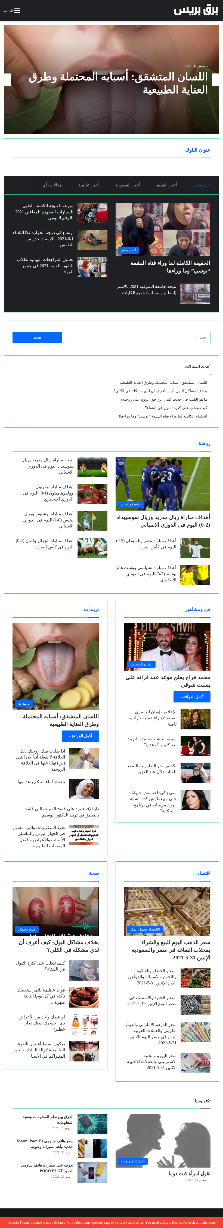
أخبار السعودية (127, 185)
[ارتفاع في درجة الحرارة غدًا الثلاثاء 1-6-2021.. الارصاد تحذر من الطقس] (92, 240)
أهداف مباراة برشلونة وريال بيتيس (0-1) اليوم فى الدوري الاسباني (48, 519)
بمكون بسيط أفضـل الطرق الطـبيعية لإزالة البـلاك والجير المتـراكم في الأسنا (39, 1050)
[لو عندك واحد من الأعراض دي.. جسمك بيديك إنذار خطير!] (84, 1024)
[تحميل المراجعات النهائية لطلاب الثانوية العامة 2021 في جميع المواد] (92, 267)
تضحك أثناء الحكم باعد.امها (41, 781)
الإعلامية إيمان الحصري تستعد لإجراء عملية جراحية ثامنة (152, 718)
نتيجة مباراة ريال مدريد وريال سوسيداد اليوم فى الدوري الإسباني (47, 466)
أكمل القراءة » (192, 697)
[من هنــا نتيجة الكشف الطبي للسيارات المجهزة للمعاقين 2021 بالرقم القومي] (92, 213)
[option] (111, 79)
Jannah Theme (19, 1222)
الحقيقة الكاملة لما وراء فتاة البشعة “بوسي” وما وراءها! (163, 416)
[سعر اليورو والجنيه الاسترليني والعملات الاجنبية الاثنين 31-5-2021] (195, 1063)
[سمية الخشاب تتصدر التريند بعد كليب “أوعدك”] (195, 746)
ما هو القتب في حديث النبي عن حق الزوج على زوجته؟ (163, 399)
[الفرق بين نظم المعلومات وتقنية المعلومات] (92, 1124)
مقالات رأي (52, 185)
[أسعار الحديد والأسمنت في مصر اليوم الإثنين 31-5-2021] (195, 1005)
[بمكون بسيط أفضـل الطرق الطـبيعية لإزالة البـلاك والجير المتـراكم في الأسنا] (84, 1051)
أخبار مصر (201, 185)
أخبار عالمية (88, 185)
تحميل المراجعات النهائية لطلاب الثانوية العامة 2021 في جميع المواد (45, 265)
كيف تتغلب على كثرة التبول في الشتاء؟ (176, 408)
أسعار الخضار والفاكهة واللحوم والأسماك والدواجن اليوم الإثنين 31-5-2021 (152, 976)
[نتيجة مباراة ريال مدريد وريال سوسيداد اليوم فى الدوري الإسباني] (92, 467)
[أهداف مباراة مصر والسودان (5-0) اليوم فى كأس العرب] (195, 548)
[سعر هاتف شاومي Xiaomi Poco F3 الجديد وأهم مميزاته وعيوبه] (92, 1148)
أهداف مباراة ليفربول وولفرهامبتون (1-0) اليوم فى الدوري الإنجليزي (48, 492)
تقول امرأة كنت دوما (189, 1173)
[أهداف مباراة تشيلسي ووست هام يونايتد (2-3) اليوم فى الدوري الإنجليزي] (195, 575)
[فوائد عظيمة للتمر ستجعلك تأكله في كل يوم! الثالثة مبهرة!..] (84, 997)
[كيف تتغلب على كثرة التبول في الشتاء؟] (84, 970)
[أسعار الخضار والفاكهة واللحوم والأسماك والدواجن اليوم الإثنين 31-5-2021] (195, 978)
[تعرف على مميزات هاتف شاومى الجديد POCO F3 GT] (92, 1172)
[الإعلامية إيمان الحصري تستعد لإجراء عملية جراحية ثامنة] (195, 719)
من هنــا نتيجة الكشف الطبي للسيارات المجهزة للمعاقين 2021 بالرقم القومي (44, 211)
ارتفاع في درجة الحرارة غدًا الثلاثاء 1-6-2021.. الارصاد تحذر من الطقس (43, 238)
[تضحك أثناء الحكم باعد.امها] (84, 789)
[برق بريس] (196, 10)
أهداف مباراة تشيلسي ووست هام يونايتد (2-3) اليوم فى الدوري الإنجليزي (146, 573)
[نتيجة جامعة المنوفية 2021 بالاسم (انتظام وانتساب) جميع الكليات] (195, 294)
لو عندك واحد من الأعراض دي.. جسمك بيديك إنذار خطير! (41, 1023)
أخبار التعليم (166, 185)
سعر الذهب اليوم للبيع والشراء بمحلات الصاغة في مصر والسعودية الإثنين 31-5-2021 (171, 949)
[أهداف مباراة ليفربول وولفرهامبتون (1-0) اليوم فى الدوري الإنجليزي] (92, 494)
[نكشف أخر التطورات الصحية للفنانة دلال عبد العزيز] (195, 773)
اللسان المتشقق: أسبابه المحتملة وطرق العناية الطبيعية (163, 382)
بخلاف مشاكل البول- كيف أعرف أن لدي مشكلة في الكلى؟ (160, 391)
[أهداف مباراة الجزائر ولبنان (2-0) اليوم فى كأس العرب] (92, 548)
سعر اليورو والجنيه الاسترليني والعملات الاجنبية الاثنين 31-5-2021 (151, 1061)
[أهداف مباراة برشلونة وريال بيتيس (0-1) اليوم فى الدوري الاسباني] (92, 521)
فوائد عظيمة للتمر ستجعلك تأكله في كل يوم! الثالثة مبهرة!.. (41, 996)
